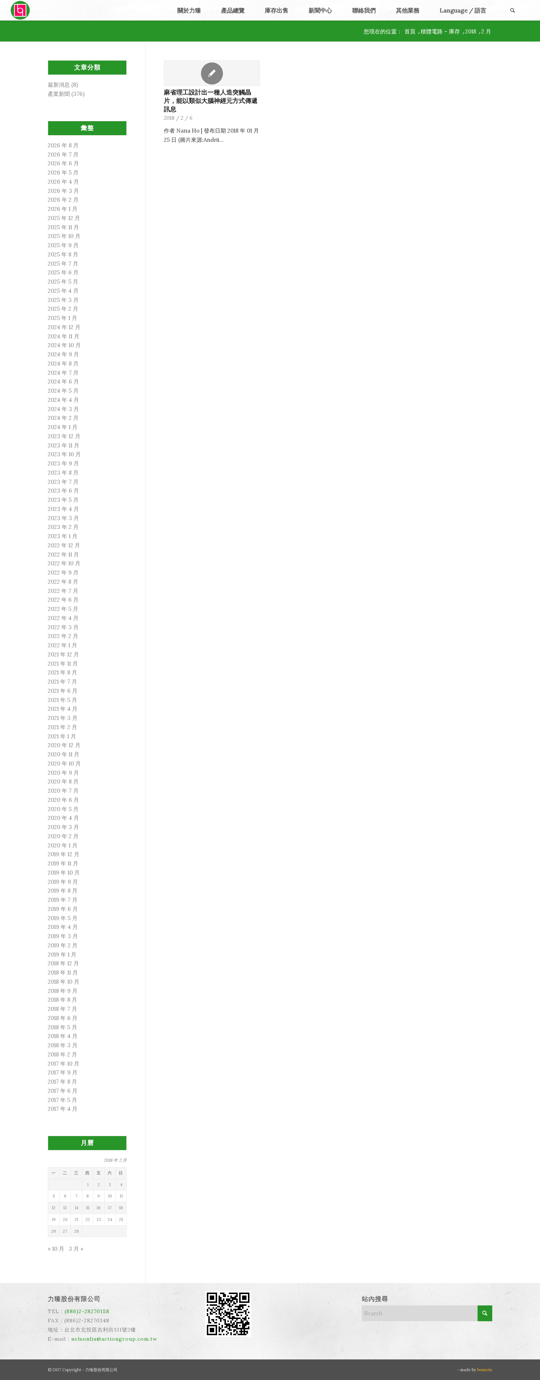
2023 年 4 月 (63, 508)
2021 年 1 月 (62, 736)
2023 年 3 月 (63, 518)
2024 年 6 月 (63, 381)
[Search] (512, 10)
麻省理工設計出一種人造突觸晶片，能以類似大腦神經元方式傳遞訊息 (211, 101)
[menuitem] (189, 10)
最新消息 (59, 84)
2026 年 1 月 (63, 208)
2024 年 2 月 (63, 417)
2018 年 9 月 (63, 990)
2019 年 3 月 (63, 936)
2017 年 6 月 (63, 1090)
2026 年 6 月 (63, 163)
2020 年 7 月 (63, 790)
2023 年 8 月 (63, 472)
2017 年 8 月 (62, 1081)
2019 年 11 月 (63, 863)
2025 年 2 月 (63, 308)
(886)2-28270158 (87, 1311)
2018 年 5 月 (62, 1027)
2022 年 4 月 (63, 618)
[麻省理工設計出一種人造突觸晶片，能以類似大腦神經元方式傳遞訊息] (212, 73)
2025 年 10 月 (64, 236)
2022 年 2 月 (63, 636)
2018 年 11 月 (63, 972)
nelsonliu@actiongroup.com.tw (114, 1339)
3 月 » (76, 1248)
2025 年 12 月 (64, 218)
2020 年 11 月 (63, 754)
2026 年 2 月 (63, 199)
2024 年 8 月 (63, 363)
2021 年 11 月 (63, 663)
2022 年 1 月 (62, 645)
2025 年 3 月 (63, 299)
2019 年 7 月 (63, 899)
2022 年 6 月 (63, 599)
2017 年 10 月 (63, 1063)
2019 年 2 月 (63, 945)
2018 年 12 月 (63, 963)
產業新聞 (59, 93)
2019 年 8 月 (63, 890)
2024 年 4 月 (63, 399)
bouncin (484, 1369)
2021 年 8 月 (62, 672)
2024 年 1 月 (63, 427)
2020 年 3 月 (63, 827)
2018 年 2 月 (62, 1054)
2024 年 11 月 (63, 336)
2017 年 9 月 (63, 1072)
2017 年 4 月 (63, 1108)
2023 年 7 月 (63, 481)
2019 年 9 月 (63, 881)
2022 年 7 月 (63, 590)
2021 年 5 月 (62, 699)
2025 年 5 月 (63, 281)
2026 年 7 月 (63, 154)
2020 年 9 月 (63, 772)
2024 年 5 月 (63, 390)
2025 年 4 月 (63, 290)
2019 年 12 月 (63, 854)
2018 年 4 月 (63, 1036)
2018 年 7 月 (62, 1008)
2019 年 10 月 (64, 872)
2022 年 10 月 (64, 563)
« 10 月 (56, 1248)
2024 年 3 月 (63, 409)
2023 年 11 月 (63, 445)
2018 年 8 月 (62, 999)
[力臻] (21, 10)
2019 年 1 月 (62, 954)
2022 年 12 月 (64, 545)
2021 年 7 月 (62, 681)
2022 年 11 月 (63, 554)
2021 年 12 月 (63, 654)
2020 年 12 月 (64, 745)
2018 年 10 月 (63, 981)
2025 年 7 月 (63, 263)
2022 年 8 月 (63, 581)
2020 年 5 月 (63, 809)
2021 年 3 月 (63, 717)
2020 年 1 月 (63, 845)
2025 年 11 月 (63, 227)
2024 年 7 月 (63, 372)
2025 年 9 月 (63, 245)
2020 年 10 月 (64, 763)
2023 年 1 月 (63, 536)
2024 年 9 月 (63, 354)
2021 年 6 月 (63, 690)
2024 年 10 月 (64, 345)
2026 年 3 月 (63, 190)
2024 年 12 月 (64, 327)
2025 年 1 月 (62, 317)
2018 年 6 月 (63, 1018)
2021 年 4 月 (63, 708)
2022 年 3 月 (63, 627)
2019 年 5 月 (63, 918)
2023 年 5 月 (63, 499)
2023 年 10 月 (64, 454)
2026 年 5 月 (63, 172)
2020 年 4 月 (63, 817)
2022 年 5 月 (63, 608)
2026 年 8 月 (63, 145)
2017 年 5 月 (62, 1099)
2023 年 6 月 (63, 490)
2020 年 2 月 (63, 836)
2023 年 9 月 (63, 463)
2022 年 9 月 (63, 572)
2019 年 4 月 (63, 926)
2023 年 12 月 (64, 436)
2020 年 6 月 (63, 799)
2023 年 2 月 (63, 526)
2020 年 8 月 (63, 781)
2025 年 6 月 (63, 272)
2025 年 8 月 (63, 254)
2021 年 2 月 (62, 727)
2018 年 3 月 (63, 1045)
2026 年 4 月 (63, 181)
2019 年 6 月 (63, 908)
